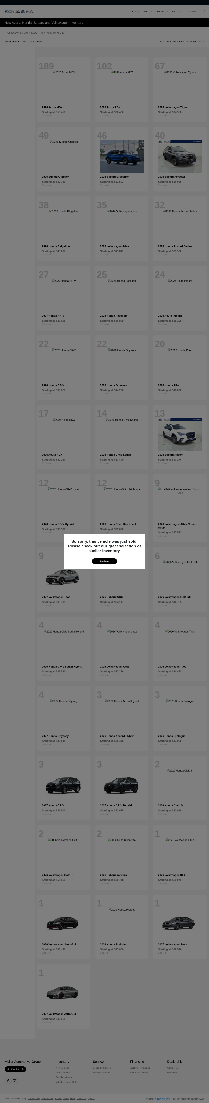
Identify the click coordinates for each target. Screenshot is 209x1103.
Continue (104, 561)
